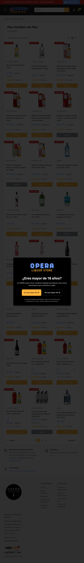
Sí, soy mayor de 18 (31, 292)
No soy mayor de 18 (52, 292)
